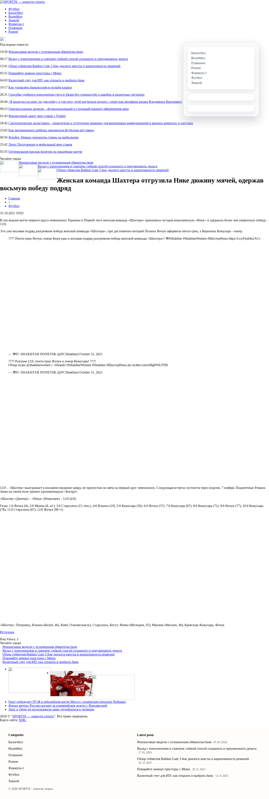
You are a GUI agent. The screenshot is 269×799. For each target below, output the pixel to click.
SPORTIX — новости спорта (33, 716)
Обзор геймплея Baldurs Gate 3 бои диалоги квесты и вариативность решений (64, 66)
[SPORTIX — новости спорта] (22, 2)
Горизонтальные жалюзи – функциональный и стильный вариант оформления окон (68, 109)
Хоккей (13, 20)
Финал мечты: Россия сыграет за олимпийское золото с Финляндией (57, 705)
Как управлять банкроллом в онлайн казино (40, 87)
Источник (7, 632)
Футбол (13, 9)
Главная (14, 198)
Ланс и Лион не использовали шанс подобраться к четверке (51, 709)
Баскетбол (15, 12)
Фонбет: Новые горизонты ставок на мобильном (43, 137)
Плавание (15, 28)
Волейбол (15, 16)
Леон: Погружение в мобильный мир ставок (40, 144)
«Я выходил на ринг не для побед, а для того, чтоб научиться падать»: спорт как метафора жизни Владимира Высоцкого (95, 101)
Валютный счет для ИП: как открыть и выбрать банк (46, 80)
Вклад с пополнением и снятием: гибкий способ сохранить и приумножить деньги (68, 59)
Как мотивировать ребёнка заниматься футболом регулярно (51, 130)
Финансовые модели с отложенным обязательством (45, 52)
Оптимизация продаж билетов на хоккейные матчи (45, 151)
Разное (13, 31)
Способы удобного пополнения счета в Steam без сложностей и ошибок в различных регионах (76, 94)
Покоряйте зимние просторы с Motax (35, 73)
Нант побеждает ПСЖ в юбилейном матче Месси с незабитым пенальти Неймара (67, 702)
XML (22, 720)
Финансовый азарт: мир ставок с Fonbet (37, 116)
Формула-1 (16, 24)
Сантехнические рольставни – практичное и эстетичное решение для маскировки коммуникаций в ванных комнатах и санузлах (100, 123)
